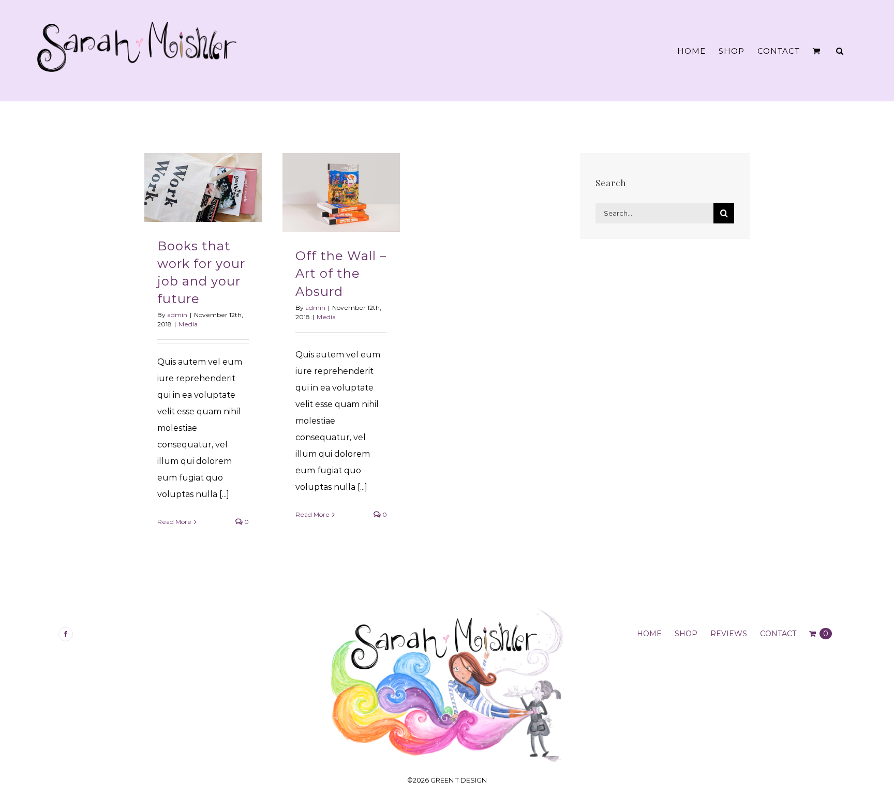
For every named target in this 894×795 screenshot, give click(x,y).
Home (649, 633)
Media (188, 324)
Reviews (728, 633)
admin (177, 315)
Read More (174, 522)
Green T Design (458, 780)
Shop (686, 633)
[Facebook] (65, 634)
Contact (778, 633)
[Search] (840, 51)
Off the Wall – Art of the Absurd (340, 273)
